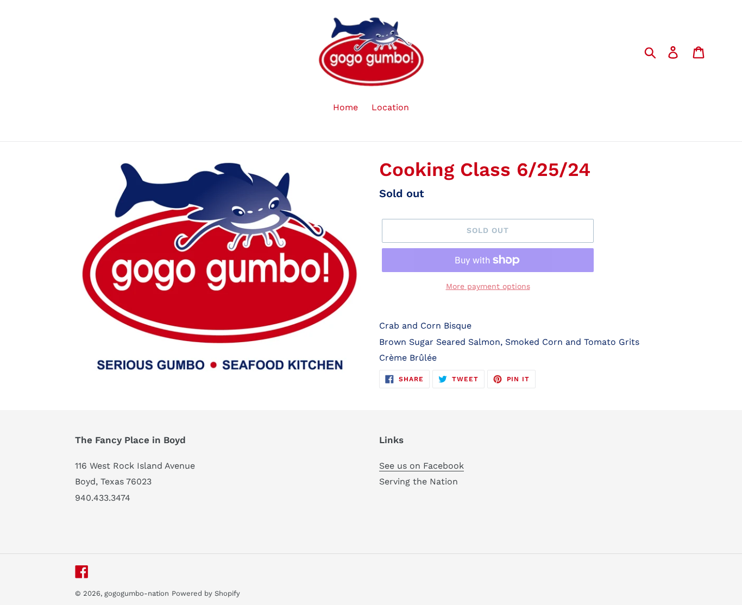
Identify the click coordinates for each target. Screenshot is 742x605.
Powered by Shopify (206, 593)
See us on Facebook (421, 466)
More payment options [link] (488, 286)
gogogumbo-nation (136, 593)
